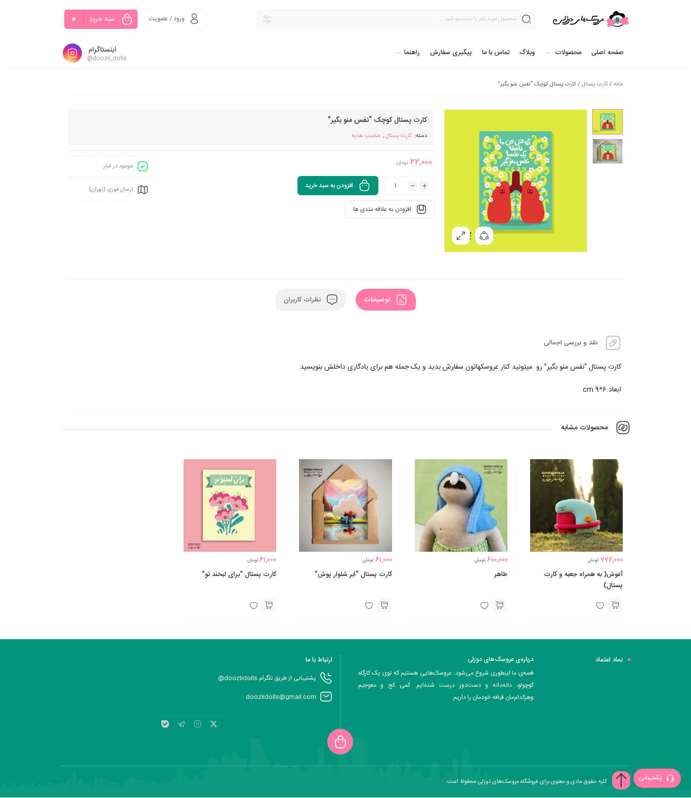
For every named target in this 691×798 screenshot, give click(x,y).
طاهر (500, 574)
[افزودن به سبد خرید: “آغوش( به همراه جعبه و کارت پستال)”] (615, 605)
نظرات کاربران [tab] (303, 299)
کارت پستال (595, 84)
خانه (618, 84)
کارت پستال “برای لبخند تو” (239, 574)
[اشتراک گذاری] (484, 236)
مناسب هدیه (366, 136)
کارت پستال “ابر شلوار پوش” (353, 574)
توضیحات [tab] (378, 299)
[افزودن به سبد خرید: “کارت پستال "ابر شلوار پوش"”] (384, 605)
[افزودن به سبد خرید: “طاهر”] (499, 605)
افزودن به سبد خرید (329, 186)
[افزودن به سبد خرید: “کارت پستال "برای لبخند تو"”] (268, 605)
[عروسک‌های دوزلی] (591, 19)
